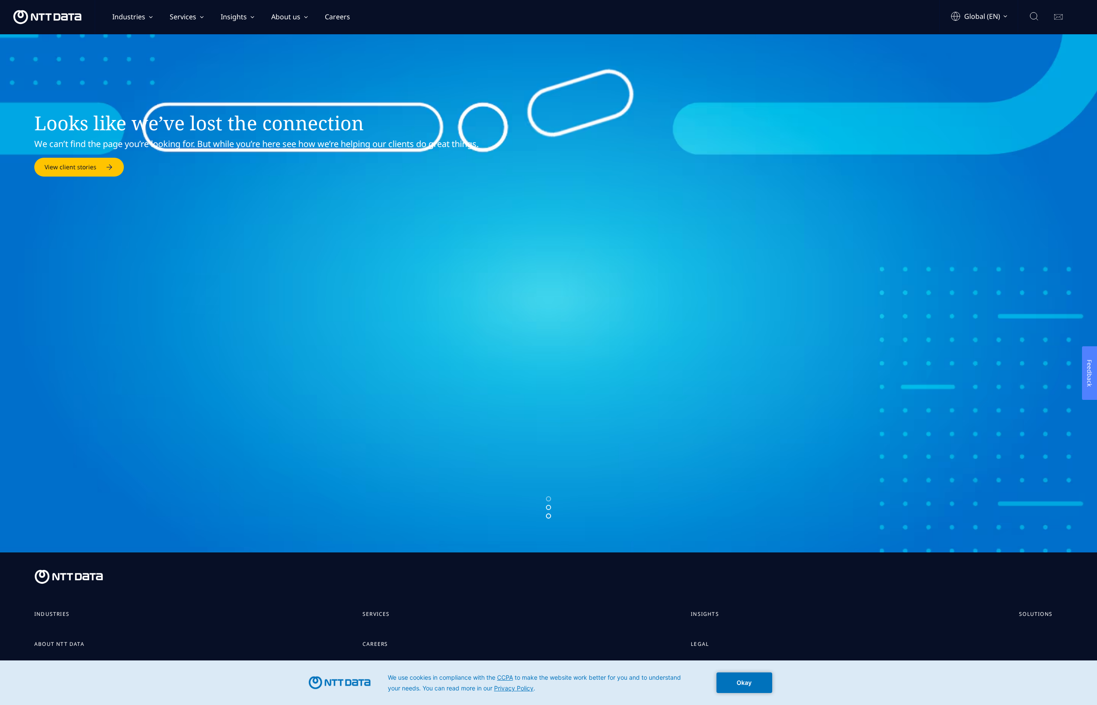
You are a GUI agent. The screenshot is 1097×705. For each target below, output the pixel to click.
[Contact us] (1058, 17)
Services (183, 16)
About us (285, 16)
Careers (337, 16)
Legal (700, 644)
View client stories (70, 167)
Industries (128, 16)
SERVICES (376, 614)
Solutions (1035, 614)
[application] (548, 682)
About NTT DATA (59, 644)
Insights (234, 16)
